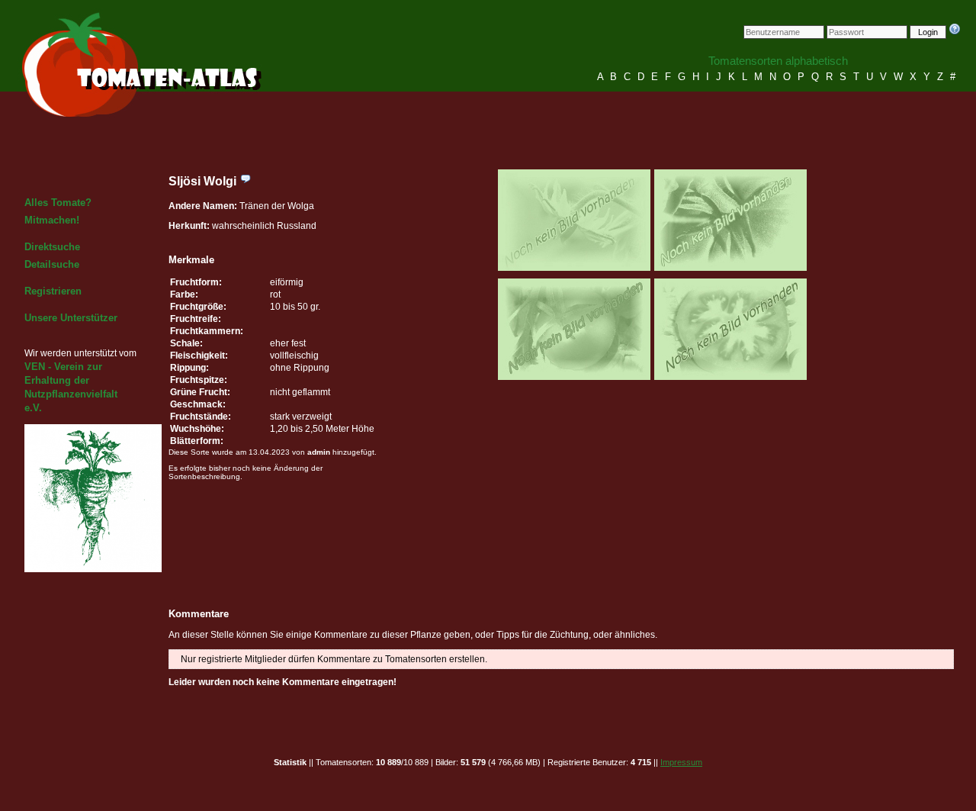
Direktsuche (52, 247)
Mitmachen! (51, 220)
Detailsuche (51, 264)
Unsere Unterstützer (70, 317)
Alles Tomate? (58, 202)
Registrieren (53, 291)
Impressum (681, 762)
